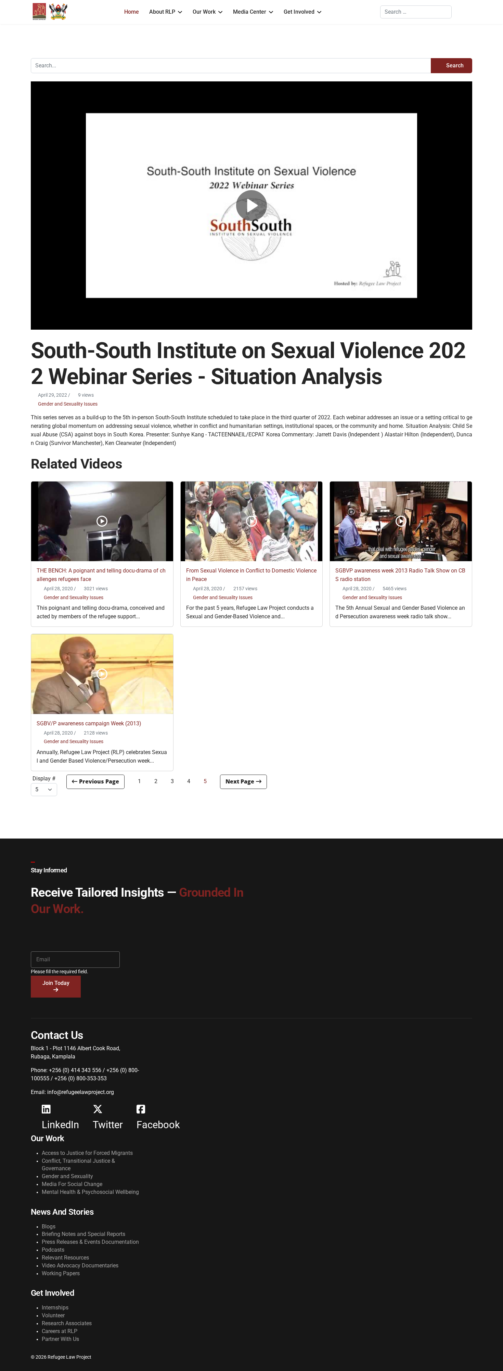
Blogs (48, 1226)
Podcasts (53, 1250)
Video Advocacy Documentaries (80, 1265)
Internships (55, 1307)
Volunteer (53, 1315)
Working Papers (61, 1273)
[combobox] (416, 11)
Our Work (204, 12)
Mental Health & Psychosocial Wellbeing (90, 1192)
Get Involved (299, 12)
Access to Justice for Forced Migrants (87, 1153)
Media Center (249, 12)
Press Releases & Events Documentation (90, 1242)
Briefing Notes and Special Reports (83, 1234)
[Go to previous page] (95, 782)
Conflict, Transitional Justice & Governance (78, 1165)
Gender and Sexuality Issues (68, 404)
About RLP (162, 12)
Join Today (55, 983)
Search (454, 65)
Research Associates (67, 1323)
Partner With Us (60, 1339)
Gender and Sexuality (67, 1176)
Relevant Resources (65, 1257)
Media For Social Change (72, 1184)
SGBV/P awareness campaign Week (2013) (89, 723)
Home (131, 12)
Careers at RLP (59, 1331)
